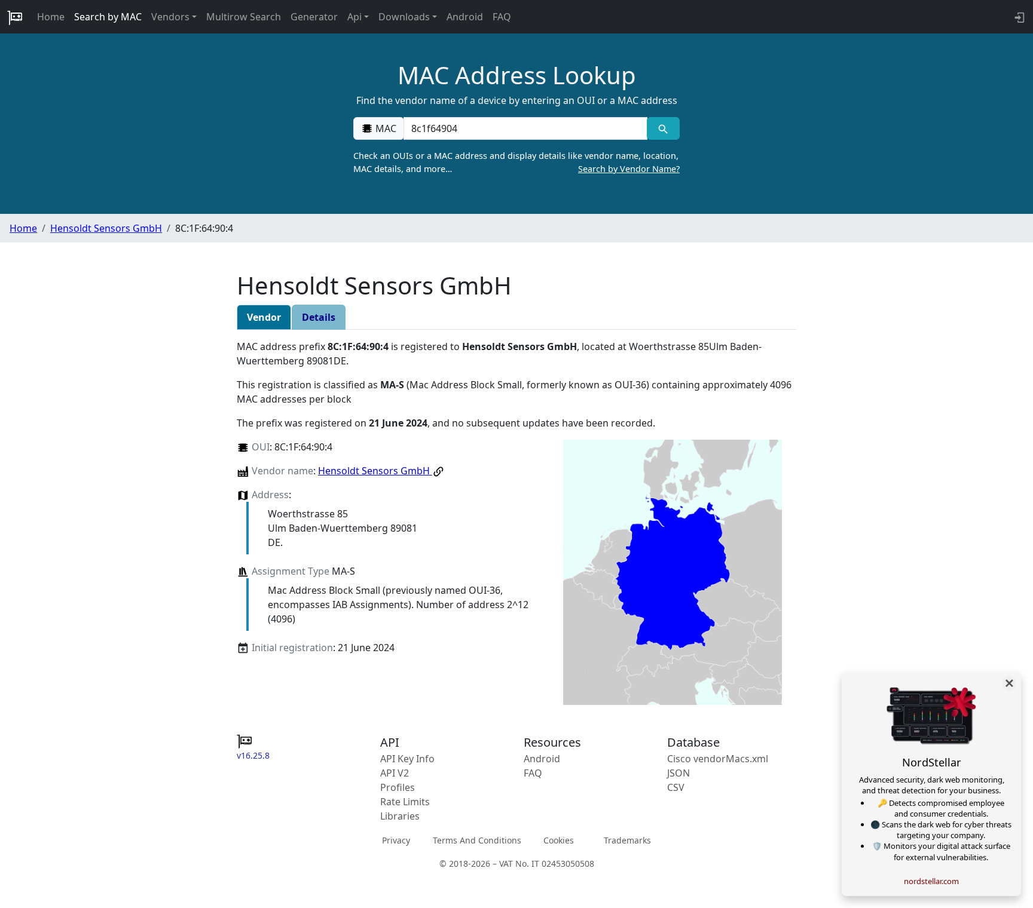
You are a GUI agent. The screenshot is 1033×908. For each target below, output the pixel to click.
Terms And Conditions (477, 840)
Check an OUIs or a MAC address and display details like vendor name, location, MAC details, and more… (516, 162)
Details (318, 317)
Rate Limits (405, 801)
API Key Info (407, 758)
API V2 (394, 773)
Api (354, 16)
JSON (678, 773)
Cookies (558, 840)
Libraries (400, 816)
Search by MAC (108, 16)
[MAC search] (663, 128)
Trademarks (627, 840)
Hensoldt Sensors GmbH (106, 228)
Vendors (170, 16)
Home (51, 16)
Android (465, 16)
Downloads (404, 16)
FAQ (502, 16)
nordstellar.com (931, 881)
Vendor (264, 317)
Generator (314, 16)
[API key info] (1018, 17)
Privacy (396, 840)
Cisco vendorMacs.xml (717, 758)
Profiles (397, 787)
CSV (675, 787)
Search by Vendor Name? (629, 168)
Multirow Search (243, 16)
